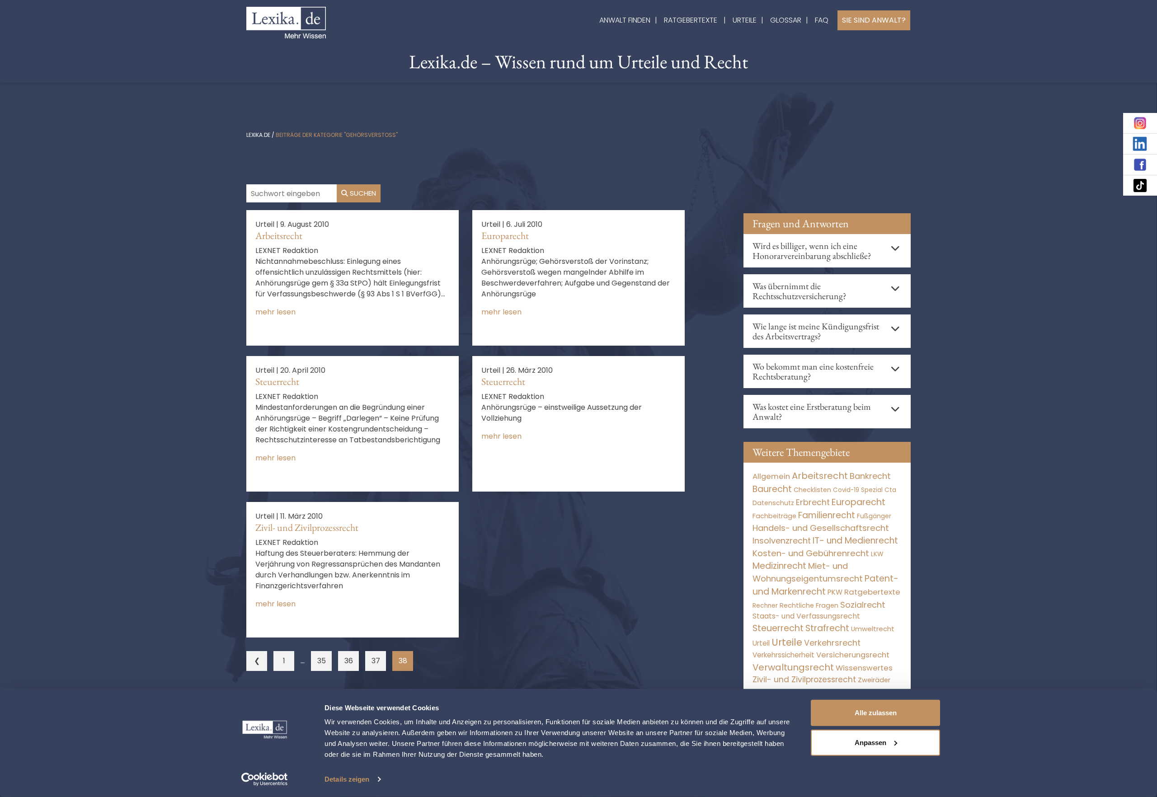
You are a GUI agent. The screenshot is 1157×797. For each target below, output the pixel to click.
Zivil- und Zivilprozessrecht (306, 527)
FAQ (821, 20)
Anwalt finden (624, 20)
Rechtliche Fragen (809, 605)
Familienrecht (826, 515)
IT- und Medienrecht (855, 540)
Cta (890, 490)
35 (321, 661)
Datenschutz (773, 502)
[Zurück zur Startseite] (286, 22)
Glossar (785, 20)
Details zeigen (347, 779)
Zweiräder (874, 679)
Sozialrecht (862, 604)
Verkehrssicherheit (783, 655)
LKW (877, 553)
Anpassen (870, 742)
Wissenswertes (864, 667)
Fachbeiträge (774, 515)
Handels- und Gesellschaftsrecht (821, 528)
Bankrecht (870, 476)
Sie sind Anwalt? (874, 20)
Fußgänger (874, 515)
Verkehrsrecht (832, 642)
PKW (835, 592)
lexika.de (258, 135)
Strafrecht (827, 628)
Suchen (362, 193)
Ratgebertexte (690, 20)
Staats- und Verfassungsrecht (806, 616)
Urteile (745, 20)
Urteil (761, 643)
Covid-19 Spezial (858, 490)
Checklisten (812, 489)
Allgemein (771, 476)
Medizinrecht (779, 566)
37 (376, 661)
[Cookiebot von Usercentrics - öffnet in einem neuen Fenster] (264, 779)
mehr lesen (275, 312)
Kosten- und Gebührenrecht (811, 553)
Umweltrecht (872, 628)
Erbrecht (813, 502)
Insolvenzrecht (782, 540)
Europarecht (505, 235)
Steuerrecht (277, 381)
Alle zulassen (876, 713)
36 (348, 661)
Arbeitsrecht (278, 235)
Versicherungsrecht (852, 655)
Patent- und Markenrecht (825, 585)
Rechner (765, 605)
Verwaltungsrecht (793, 667)
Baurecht (772, 489)
